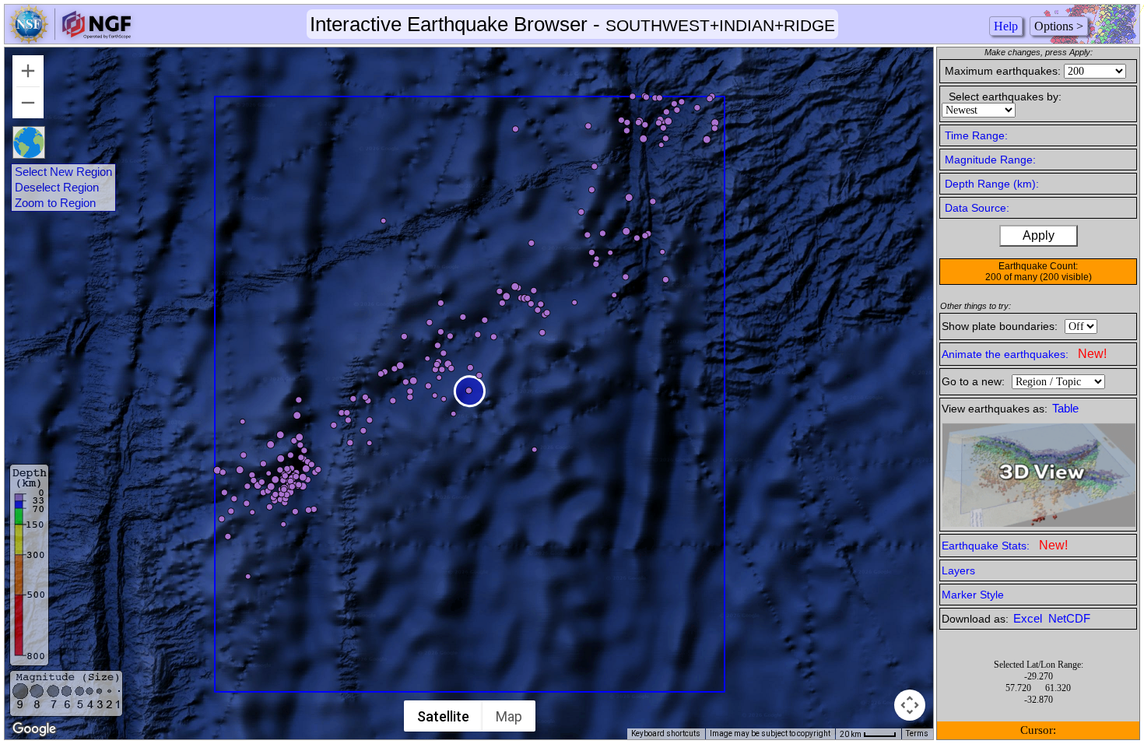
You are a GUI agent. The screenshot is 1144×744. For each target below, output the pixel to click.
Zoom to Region (55, 203)
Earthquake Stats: (1005, 545)
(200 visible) (1066, 277)
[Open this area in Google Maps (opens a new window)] (34, 729)
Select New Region (63, 172)
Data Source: (977, 208)
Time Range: (976, 135)
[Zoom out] (28, 102)
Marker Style (973, 594)
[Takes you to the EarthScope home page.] (70, 39)
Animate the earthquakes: (1024, 353)
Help (1006, 26)
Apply (1039, 235)
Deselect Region (57, 187)
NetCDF (1069, 618)
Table (1065, 408)
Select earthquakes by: (1005, 96)
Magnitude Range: (990, 159)
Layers (958, 570)
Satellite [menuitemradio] (443, 716)
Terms (917, 733)
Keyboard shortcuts (665, 733)
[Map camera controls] (909, 705)
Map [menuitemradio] (509, 716)
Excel (1029, 618)
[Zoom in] (28, 70)
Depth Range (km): (992, 183)
